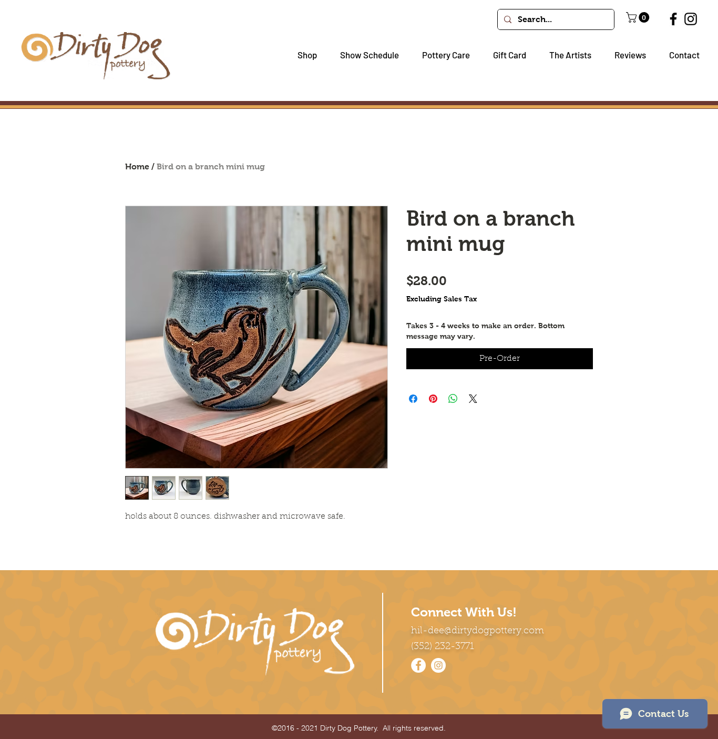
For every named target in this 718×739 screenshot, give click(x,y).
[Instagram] (690, 19)
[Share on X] (473, 398)
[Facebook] (673, 19)
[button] (303, 55)
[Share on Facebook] (413, 398)
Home (137, 166)
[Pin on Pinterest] (433, 398)
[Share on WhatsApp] (453, 398)
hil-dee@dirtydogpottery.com (477, 631)
